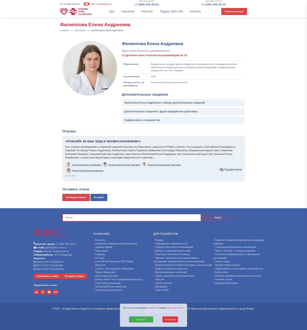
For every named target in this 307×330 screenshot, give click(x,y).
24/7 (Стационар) (53, 254)
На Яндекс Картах (76, 197)
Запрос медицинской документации (174, 275)
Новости (159, 279)
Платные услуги (234, 11)
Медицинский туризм (226, 283)
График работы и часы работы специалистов (239, 268)
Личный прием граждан (227, 265)
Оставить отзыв (74, 276)
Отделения (127, 11)
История (99, 257)
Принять (141, 319)
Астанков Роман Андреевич (86, 164)
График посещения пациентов (171, 268)
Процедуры (161, 286)
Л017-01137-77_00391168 (49, 265)
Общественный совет (107, 275)
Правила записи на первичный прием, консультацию (183, 265)
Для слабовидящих (101, 4)
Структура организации (108, 283)
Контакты (195, 11)
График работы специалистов (142, 120)
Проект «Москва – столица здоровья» (235, 250)
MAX (55, 292)
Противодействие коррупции (110, 286)
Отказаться (170, 319)
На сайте (99, 197)
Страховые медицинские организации (235, 247)
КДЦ (111, 11)
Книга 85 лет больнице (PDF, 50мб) (114, 261)
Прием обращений (105, 272)
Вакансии (100, 265)
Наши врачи (101, 250)
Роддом (159, 240)
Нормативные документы (108, 290)
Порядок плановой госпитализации (174, 247)
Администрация (103, 247)
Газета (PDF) (162, 290)
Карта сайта (221, 272)
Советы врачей (163, 283)
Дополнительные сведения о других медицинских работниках (161, 111)
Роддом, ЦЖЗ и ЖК (171, 11)
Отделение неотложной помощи (172, 254)
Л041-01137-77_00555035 (49, 261)
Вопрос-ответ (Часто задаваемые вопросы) (119, 279)
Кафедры (100, 254)
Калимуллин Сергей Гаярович (124, 164)
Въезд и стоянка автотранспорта (173, 250)
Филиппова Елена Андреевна (87, 170)
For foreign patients (70, 4)
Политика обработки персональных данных (238, 275)
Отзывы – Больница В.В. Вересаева (114, 268)
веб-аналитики (175, 308)
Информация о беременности (171, 243)
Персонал (147, 11)
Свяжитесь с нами (47, 276)
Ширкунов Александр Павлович (164, 164)
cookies (152, 308)
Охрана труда (222, 261)
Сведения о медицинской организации (116, 243)
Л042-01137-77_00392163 (49, 269)
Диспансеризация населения (171, 272)
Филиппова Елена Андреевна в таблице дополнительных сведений (164, 102)
